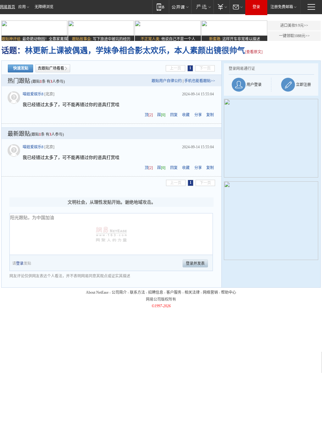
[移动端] (160, 7)
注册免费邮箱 (281, 7)
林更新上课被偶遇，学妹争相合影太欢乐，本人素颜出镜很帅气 (135, 50)
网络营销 (210, 292)
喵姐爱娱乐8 (33, 94)
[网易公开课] (180, 7)
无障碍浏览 (44, 7)
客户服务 (173, 292)
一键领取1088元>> (294, 36)
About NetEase (97, 292)
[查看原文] (254, 52)
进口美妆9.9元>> (294, 25)
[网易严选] (202, 7)
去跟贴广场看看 (51, 68)
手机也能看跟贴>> (199, 81)
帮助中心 (228, 292)
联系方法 (137, 292)
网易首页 (7, 7)
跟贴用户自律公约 (167, 81)
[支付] (222, 7)
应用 (22, 7)
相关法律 (192, 292)
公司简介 (119, 292)
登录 (256, 7)
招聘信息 (155, 292)
